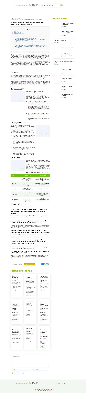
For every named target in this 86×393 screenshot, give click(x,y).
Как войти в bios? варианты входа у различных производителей (67, 32)
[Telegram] (46, 264)
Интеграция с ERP (17, 32)
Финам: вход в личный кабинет (66, 87)
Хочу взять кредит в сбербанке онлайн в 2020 (64, 62)
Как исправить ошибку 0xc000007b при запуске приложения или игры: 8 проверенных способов (44, 307)
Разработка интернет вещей (41, 61)
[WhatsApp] (48, 264)
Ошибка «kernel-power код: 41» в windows (67, 24)
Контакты (64, 383)
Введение (16, 31)
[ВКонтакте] (43, 264)
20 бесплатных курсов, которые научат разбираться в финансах (17, 169)
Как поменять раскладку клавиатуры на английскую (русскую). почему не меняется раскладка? (15, 307)
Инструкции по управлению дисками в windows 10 (29, 303)
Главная (52, 383)
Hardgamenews (22, 5)
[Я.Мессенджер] (41, 264)
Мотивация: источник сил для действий (30, 330)
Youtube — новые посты (60, 40)
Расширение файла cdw (67, 47)
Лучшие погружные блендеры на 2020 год (66, 54)
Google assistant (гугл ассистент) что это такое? (16, 331)
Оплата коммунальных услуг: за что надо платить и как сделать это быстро (43, 134)
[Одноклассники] (44, 264)
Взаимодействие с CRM (19, 33)
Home (13, 18)
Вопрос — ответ (17, 35)
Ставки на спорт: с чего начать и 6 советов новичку (66, 70)
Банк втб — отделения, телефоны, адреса (17, 100)
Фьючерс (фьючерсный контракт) (67, 95)
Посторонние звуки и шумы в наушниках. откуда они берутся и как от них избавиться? (44, 333)
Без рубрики (17, 18)
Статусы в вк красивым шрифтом (66, 79)
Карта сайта (58, 383)
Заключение (16, 34)
